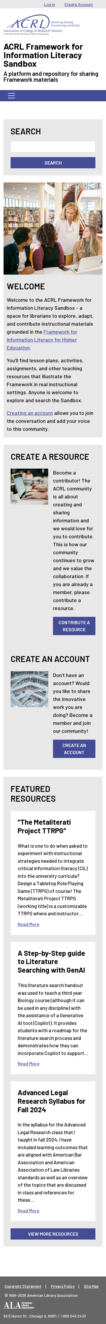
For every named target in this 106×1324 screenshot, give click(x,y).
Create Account (78, 4)
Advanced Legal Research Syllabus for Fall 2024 (51, 1101)
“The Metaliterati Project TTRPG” (44, 826)
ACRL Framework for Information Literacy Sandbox (43, 55)
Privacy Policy (62, 1286)
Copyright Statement (23, 1286)
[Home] (42, 19)
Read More (28, 924)
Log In (49, 4)
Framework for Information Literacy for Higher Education (42, 339)
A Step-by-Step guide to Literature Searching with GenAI (51, 961)
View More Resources (53, 1234)
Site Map (91, 1286)
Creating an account (30, 413)
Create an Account (74, 748)
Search (26, 131)
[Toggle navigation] (11, 95)
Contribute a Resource (74, 625)
